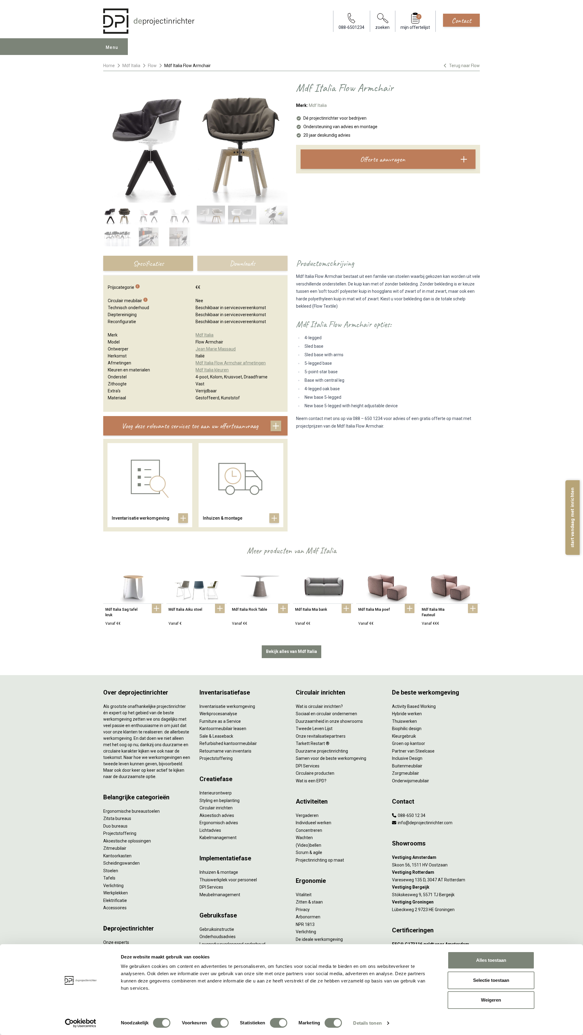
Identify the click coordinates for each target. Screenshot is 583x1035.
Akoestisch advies (216, 815)
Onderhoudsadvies (217, 936)
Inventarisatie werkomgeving (227, 706)
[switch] (220, 1023)
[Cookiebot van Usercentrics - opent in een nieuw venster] (80, 1023)
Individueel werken (313, 822)
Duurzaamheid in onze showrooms (329, 721)
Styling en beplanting (219, 800)
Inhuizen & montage (218, 872)
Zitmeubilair (114, 848)
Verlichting (113, 885)
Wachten (304, 837)
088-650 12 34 (411, 815)
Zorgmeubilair (405, 773)
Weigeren (491, 1000)
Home (109, 65)
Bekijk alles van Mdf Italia (291, 651)
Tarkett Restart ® (312, 743)
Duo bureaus (115, 826)
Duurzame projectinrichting (322, 751)
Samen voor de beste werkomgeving (331, 758)
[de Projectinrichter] (148, 21)
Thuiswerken (404, 721)
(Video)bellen (308, 845)
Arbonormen (308, 916)
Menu (112, 47)
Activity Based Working (414, 706)
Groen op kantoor (408, 743)
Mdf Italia (131, 65)
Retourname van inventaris (225, 751)
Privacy (303, 909)
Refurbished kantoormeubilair (228, 743)
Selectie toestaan (491, 980)
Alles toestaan (491, 960)
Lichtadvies (210, 830)
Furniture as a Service (220, 721)
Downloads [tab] (242, 263)
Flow (152, 65)
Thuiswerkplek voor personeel (228, 879)
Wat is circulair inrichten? (319, 706)
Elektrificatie (115, 900)
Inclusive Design (407, 758)
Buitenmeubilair (407, 765)
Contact (461, 20)
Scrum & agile (309, 852)
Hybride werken (407, 713)
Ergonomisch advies (218, 822)
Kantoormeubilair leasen (222, 728)
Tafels (109, 878)
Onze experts (116, 942)
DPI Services (211, 887)
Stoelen (110, 870)
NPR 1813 (305, 924)
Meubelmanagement (219, 894)
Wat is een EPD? (311, 780)
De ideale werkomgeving (319, 939)
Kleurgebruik (404, 736)
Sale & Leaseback (216, 736)
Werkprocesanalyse (218, 713)
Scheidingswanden (121, 863)
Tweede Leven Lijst (314, 728)
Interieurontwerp (215, 793)
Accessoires (115, 907)
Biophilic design (406, 728)
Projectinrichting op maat (320, 860)
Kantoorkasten (117, 855)
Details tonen (367, 1023)
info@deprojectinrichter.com (424, 822)
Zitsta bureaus (117, 818)
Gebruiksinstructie (216, 929)
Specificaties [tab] (148, 263)
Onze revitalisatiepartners (321, 736)
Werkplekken (115, 892)
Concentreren (309, 830)
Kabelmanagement (218, 837)
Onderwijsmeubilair (410, 780)
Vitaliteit (304, 894)
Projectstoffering (119, 833)
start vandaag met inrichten (572, 517)
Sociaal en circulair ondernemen (326, 713)
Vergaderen (307, 815)
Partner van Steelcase (413, 751)
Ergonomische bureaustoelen (131, 811)
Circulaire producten (315, 773)
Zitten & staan (309, 902)
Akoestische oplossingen (127, 841)
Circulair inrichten (216, 807)
